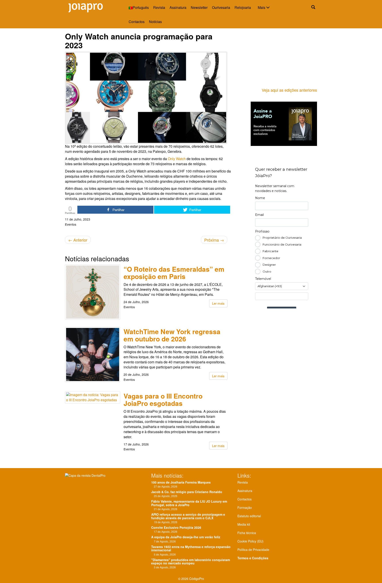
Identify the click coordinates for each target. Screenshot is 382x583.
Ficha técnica (246, 533)
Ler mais (218, 303)
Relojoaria (243, 7)
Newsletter (199, 7)
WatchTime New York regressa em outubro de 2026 (172, 335)
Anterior (77, 240)
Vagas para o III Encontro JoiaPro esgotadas (163, 399)
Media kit (243, 524)
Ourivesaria (221, 7)
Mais (262, 7)
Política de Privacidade (253, 549)
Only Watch (177, 158)
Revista (159, 7)
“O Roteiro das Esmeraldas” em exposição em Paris (174, 272)
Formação (244, 507)
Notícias (155, 21)
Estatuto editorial (249, 516)
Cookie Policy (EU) (250, 541)
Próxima (214, 240)
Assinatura (178, 7)
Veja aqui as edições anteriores (289, 90)
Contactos (137, 21)
